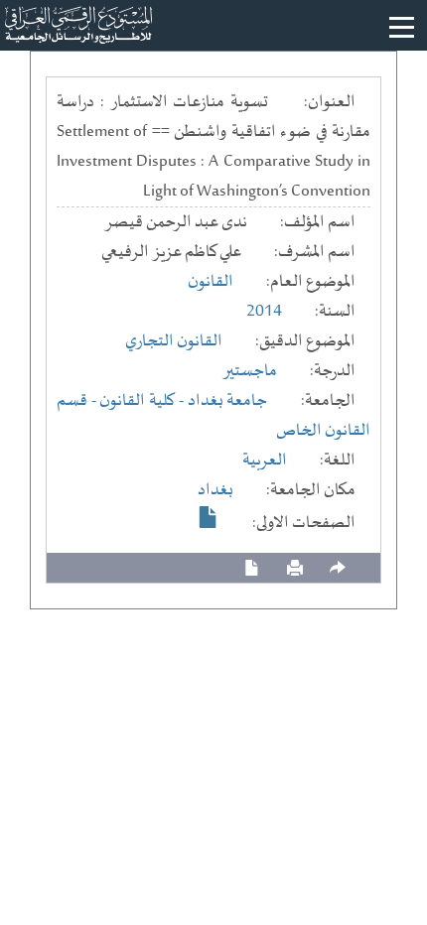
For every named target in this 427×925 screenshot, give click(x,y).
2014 (264, 312)
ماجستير (249, 371)
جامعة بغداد (228, 401)
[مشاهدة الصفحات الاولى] (208, 517)
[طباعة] (295, 568)
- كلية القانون (143, 401)
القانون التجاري (173, 341)
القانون (210, 282)
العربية (264, 460)
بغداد (215, 490)
